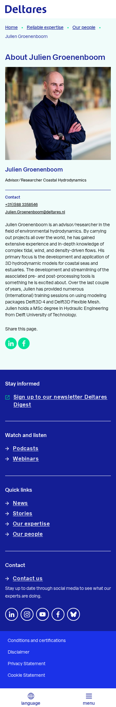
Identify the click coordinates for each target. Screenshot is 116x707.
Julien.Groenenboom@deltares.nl (35, 212)
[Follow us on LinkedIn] (11, 614)
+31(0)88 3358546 (21, 205)
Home (11, 27)
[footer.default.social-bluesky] (73, 614)
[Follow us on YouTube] (42, 614)
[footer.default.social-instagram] (27, 614)
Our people (83, 27)
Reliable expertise (45, 27)
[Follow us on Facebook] (58, 614)
